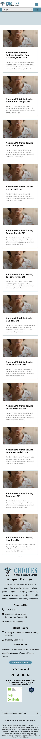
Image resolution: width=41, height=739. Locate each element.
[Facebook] (12, 675)
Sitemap (33, 720)
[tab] (20, 713)
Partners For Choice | (24, 720)
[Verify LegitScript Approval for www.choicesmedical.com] (31, 692)
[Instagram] (28, 675)
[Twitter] (18, 675)
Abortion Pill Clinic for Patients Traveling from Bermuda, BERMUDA (17, 55)
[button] (37, 9)
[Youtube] (23, 675)
